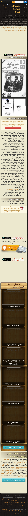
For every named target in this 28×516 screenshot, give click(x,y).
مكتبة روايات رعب (10, 472)
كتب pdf (7, 504)
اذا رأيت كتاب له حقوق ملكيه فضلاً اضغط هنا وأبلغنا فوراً (13, 510)
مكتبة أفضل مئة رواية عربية (13, 469)
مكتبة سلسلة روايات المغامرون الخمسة (14, 466)
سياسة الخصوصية (8, 502)
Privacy (22, 506)
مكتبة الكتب (22, 502)
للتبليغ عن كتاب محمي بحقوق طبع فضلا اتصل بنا (10, 499)
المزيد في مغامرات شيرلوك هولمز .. (13, 447)
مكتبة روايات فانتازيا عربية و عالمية (10, 464)
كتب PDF (3, 2)
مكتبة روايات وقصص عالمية (20, 462)
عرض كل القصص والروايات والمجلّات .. (13, 480)
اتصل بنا (11, 504)
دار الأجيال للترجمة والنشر (12, 189)
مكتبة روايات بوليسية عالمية (8, 470)
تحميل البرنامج (7, 212)
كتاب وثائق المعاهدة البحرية (10, 30)
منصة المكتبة (15, 502)
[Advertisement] (14, 43)
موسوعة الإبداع (12, 513)
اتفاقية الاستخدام (19, 504)
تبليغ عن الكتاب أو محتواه (12, 128)
